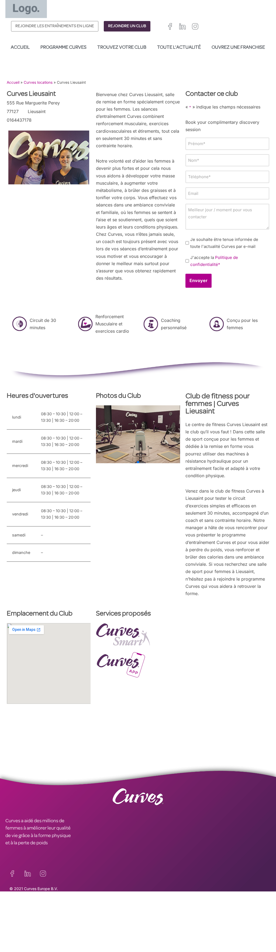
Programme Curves (63, 47)
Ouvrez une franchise (238, 47)
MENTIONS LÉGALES (27, 926)
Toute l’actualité (179, 47)
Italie (161, 934)
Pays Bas (146, 940)
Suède (189, 934)
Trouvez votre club (121, 47)
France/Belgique (152, 928)
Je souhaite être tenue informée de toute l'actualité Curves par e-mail (224, 243)
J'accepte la (214, 261)
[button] (170, 434)
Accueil (20, 47)
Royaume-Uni (150, 921)
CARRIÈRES (17, 919)
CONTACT (15, 911)
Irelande (173, 921)
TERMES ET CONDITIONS (98, 926)
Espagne (145, 934)
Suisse (174, 934)
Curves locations (38, 82)
